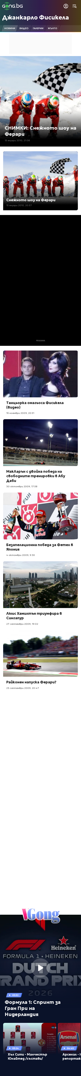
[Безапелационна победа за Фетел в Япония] (40, 516)
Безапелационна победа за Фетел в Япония (39, 547)
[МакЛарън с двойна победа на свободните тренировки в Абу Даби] (40, 442)
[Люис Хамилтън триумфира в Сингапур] (40, 584)
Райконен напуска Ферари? (31, 682)
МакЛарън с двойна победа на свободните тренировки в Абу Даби (35, 476)
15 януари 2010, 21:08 (17, 140)
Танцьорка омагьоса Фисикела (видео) (35, 405)
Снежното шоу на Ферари (30, 200)
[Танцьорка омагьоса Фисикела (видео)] (40, 374)
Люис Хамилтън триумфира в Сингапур (34, 615)
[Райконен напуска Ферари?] (40, 653)
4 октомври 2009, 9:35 (20, 555)
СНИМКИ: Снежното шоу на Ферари (40, 131)
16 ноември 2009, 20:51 (20, 413)
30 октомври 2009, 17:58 (21, 486)
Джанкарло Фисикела (35, 17)
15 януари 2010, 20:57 (19, 205)
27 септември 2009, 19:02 (22, 623)
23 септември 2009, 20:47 (22, 688)
